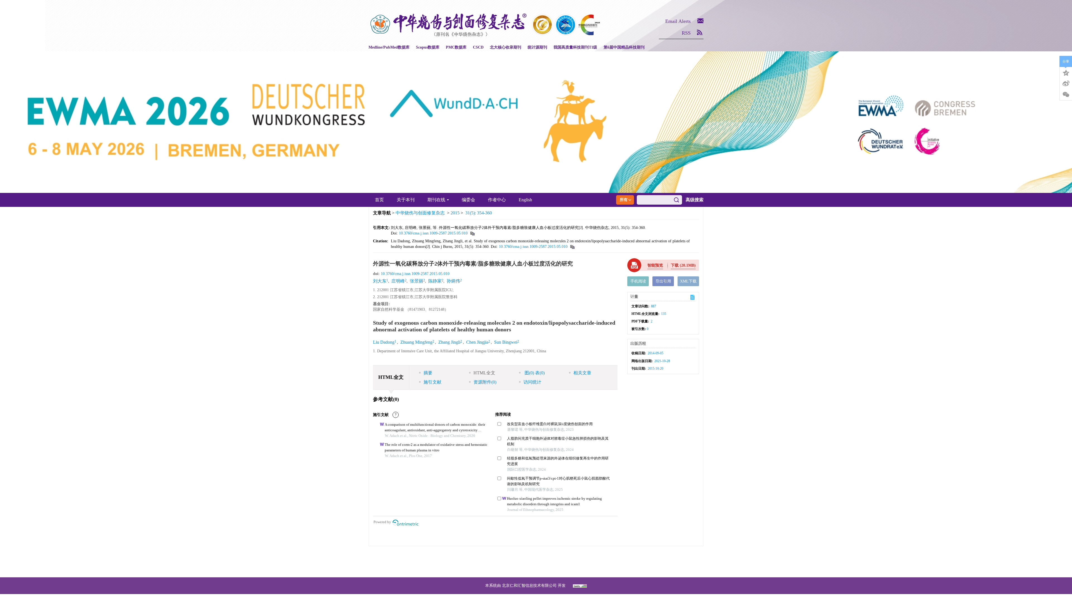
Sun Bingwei (505, 342)
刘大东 (379, 281)
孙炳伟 (453, 281)
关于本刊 (406, 199)
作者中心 (497, 199)
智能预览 (655, 265)
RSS (686, 33)
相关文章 (582, 372)
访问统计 (532, 382)
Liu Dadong (383, 342)
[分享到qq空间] (1066, 72)
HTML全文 (484, 372)
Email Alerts (678, 21)
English (525, 199)
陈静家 (435, 281)
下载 (683, 265)
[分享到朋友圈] (1066, 94)
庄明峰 (398, 281)
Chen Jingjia (477, 342)
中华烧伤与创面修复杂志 (420, 212)
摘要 (427, 372)
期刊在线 (436, 199)
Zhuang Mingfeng (416, 342)
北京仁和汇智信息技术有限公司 (529, 585)
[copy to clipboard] (572, 247)
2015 (455, 212)
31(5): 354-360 (478, 212)
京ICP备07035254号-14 (576, 555)
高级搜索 (695, 199)
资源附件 (484, 382)
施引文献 (432, 382)
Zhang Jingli (449, 342)
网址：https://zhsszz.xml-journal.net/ (536, 568)
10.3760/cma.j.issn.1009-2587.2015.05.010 (433, 233)
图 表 (534, 372)
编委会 (468, 199)
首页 (379, 199)
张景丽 (416, 281)
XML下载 (688, 281)
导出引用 (663, 281)
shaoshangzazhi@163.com (543, 561)
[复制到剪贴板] (472, 233)
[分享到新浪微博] (1066, 83)
